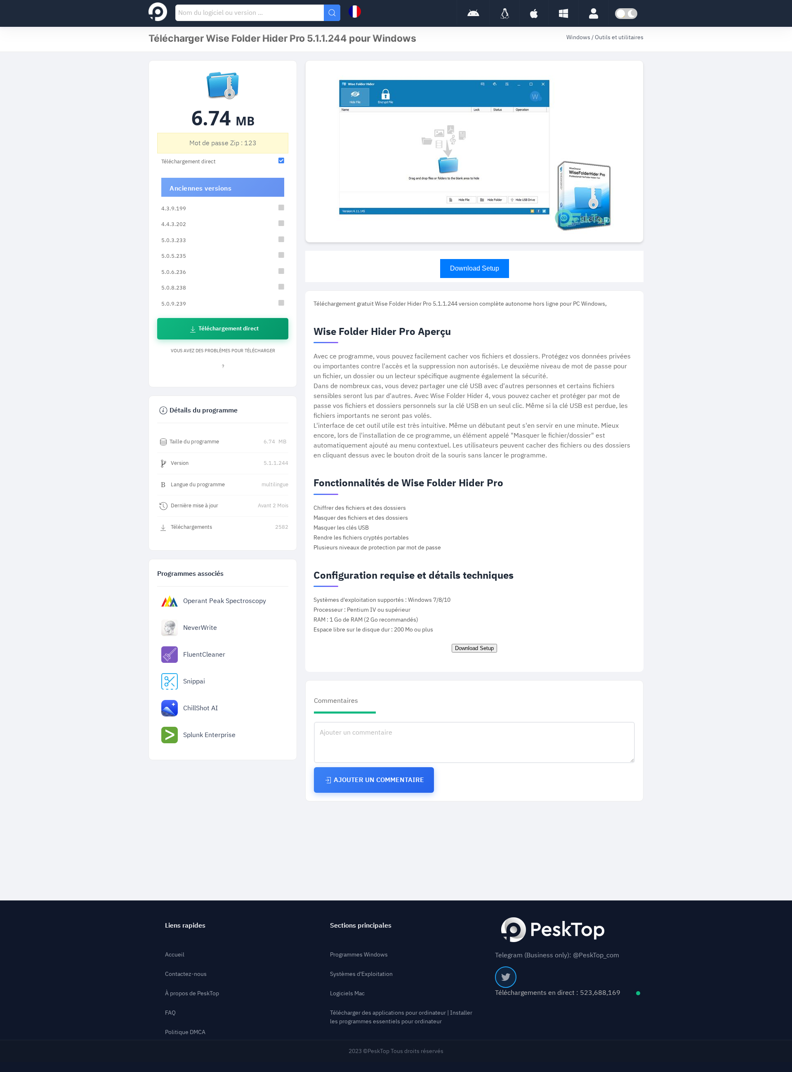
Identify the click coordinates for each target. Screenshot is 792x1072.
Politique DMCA (185, 1032)
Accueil (174, 954)
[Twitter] (505, 977)
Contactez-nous (186, 974)
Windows (579, 37)
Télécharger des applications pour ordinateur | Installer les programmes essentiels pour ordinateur (401, 1017)
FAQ (170, 1012)
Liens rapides (185, 926)
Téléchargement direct (228, 328)
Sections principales (360, 926)
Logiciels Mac (347, 993)
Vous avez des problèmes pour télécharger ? (223, 358)
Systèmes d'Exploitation (361, 974)
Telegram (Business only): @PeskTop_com (557, 955)
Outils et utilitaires (619, 37)
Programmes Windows (359, 954)
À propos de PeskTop (192, 993)
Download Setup (474, 268)
